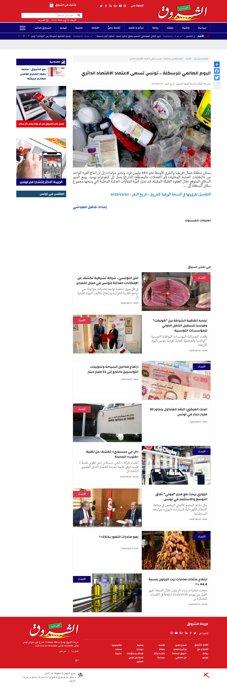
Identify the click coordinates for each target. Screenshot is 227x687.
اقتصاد (95, 27)
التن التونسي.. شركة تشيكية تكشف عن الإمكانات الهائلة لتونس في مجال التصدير (107, 280)
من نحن (62, 651)
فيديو (63, 27)
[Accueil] (53, 629)
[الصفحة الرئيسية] (184, 10)
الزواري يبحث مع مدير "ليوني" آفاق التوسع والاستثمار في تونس (181, 496)
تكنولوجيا (117, 645)
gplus (115, 6)
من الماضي (181, 658)
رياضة (155, 27)
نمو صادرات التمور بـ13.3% (118, 537)
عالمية (79, 27)
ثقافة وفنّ (114, 27)
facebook (106, 6)
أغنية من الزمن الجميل (136, 659)
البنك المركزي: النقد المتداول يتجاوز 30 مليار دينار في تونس (178, 411)
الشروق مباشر (43, 27)
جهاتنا (170, 27)
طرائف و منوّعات (135, 653)
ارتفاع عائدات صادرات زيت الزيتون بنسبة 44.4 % (178, 581)
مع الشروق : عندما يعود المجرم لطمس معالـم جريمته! (33, 74)
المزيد (22, 28)
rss (110, 6)
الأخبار (200, 36)
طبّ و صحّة (159, 653)
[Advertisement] (41, 248)
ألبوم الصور (181, 645)
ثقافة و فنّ (202, 649)
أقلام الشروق (201, 645)
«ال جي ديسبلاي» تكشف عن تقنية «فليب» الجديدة (112, 454)
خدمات (118, 649)
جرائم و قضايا (136, 27)
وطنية (186, 27)
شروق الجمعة (179, 653)
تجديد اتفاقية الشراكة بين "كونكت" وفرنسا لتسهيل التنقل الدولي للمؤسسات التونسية (58, 36)
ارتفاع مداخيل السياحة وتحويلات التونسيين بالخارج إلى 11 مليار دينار (113, 369)
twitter (101, 6)
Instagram (125, 6)
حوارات (139, 649)
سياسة (202, 27)
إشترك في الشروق (65, 5)
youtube (120, 6)
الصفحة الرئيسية (201, 58)
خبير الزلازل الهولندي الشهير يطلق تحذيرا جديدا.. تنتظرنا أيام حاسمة (159, 36)
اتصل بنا (41, 20)
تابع (77, 660)
